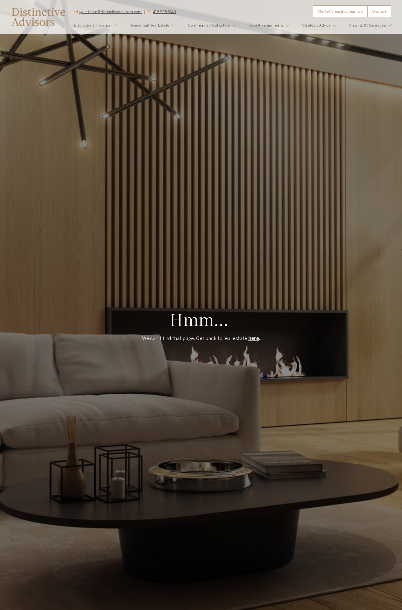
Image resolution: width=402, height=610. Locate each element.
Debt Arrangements (266, 25)
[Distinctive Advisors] (38, 16)
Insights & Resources (367, 25)
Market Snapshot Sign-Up (340, 11)
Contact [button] (379, 11)
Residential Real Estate (149, 25)
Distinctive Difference (92, 25)
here (253, 338)
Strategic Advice (316, 25)
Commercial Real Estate (209, 25)
